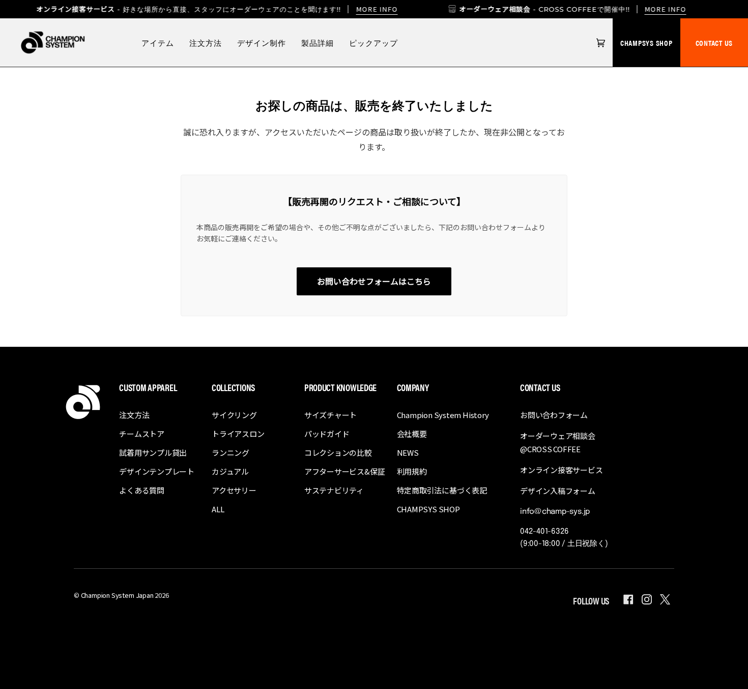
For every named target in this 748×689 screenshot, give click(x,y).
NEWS (408, 452)
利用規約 (412, 471)
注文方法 (134, 414)
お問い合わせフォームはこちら (374, 281)
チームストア (141, 433)
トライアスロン (238, 433)
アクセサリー (234, 490)
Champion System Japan (117, 595)
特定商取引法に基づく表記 (442, 490)
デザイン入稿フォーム (557, 490)
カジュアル (230, 471)
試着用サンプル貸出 (153, 452)
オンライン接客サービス (561, 469)
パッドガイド (327, 433)
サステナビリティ (334, 490)
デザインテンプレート (156, 471)
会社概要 (412, 433)
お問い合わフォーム (554, 414)
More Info (665, 9)
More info (376, 9)
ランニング (230, 452)
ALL (218, 509)
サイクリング (234, 414)
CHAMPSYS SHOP (646, 42)
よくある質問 (141, 490)
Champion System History (443, 414)
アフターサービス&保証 (344, 471)
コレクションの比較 (338, 452)
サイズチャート (330, 414)
